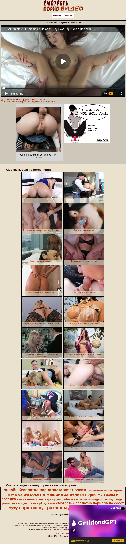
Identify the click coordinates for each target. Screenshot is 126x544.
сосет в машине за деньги (57, 494)
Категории (57, 15)
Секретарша (20, 102)
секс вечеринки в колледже (100, 491)
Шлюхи (10, 102)
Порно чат (69, 15)
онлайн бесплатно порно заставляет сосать (45, 490)
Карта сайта (63, 533)
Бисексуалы (33, 102)
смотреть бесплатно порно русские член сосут (92, 500)
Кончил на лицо (47, 102)
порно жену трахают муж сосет (52, 507)
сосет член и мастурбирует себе (43, 499)
